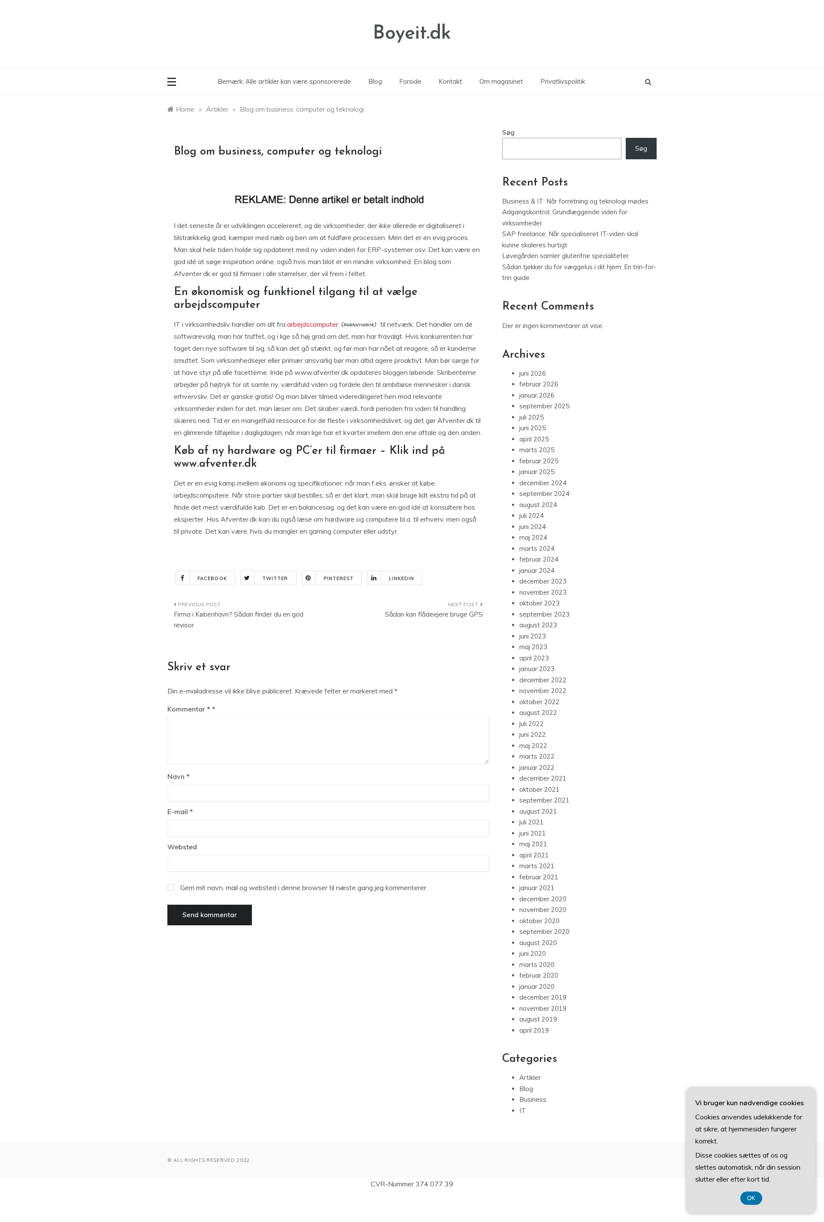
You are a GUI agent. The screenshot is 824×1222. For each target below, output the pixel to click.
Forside (410, 81)
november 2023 (542, 592)
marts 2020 (536, 965)
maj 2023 (533, 647)
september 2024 (544, 493)
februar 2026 (538, 384)
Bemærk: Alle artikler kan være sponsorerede (284, 81)
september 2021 (544, 800)
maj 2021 (533, 844)
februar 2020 (538, 975)
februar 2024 (538, 559)
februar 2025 (538, 461)
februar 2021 (538, 877)
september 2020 (544, 931)
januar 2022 (536, 767)
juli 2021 (531, 822)
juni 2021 (532, 833)
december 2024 (542, 483)
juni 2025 (532, 428)
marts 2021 (536, 866)
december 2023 (542, 581)
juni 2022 (532, 734)
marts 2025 (536, 450)
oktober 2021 (539, 789)
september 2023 (544, 614)
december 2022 (542, 680)
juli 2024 (531, 515)
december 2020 (542, 899)
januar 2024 (536, 570)
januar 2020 (536, 986)
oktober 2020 (539, 921)
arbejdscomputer (312, 324)
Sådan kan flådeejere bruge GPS (434, 614)
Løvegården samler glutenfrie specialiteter (565, 256)
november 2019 (542, 1008)
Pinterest (339, 578)
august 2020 (538, 943)
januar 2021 (536, 888)
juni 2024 (532, 527)
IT (522, 1110)
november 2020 (542, 910)
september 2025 (544, 406)
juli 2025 (531, 417)
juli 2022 (531, 724)
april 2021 (534, 855)
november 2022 (542, 691)
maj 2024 (533, 537)
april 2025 (534, 439)
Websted (182, 846)
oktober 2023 (539, 603)
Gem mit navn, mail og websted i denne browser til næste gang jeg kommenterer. (303, 887)
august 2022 (538, 712)
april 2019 (534, 1030)
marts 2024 (536, 548)
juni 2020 (532, 953)
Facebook (212, 578)
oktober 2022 (539, 702)
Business (532, 1099)
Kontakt (450, 81)
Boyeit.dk (412, 33)
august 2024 (538, 505)
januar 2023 (536, 669)
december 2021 (542, 778)
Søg (508, 132)
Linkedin (401, 578)
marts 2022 (536, 756)
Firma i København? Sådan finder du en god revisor (238, 619)
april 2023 (534, 658)
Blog (375, 81)
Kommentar (188, 709)
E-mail (180, 811)
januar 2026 (536, 395)
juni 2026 (532, 373)
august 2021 (538, 811)
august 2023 (538, 625)
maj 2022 (533, 746)
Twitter (275, 578)
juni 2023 (532, 636)
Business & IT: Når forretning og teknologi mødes (575, 201)
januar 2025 (536, 472)
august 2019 (538, 1019)
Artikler (530, 1077)
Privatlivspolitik (562, 81)
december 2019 (542, 997)
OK (751, 1198)
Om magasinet (501, 81)
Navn (178, 776)
